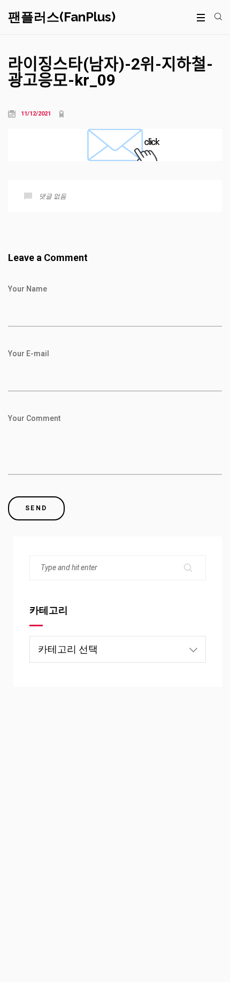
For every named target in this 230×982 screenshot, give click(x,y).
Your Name (27, 289)
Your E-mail (28, 353)
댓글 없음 (52, 196)
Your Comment (34, 418)
